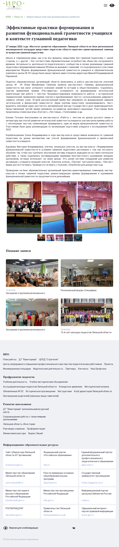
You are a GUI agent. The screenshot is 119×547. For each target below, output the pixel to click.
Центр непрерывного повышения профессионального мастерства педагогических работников (52, 364)
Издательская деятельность (48, 369)
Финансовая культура (14, 433)
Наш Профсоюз (98, 369)
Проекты (108, 364)
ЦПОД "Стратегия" (48, 359)
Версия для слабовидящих (23, 528)
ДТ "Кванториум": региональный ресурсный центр (26, 410)
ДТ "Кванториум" (28, 359)
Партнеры (71, 369)
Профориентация (36, 428)
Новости (18, 17)
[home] (13, 5)
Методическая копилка (97, 386)
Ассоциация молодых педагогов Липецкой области (30, 386)
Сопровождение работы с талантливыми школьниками (24, 418)
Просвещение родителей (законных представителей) (31, 396)
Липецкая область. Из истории (19, 424)
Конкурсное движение (70, 386)
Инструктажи (65, 391)
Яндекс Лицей (35, 433)
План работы (9, 359)
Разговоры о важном (14, 428)
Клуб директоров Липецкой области (93, 391)
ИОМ (8, 17)
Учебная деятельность (15, 382)
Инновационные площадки (17, 369)
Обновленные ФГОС (13, 391)
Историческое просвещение (40, 391)
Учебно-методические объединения (49, 382)
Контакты (83, 369)
